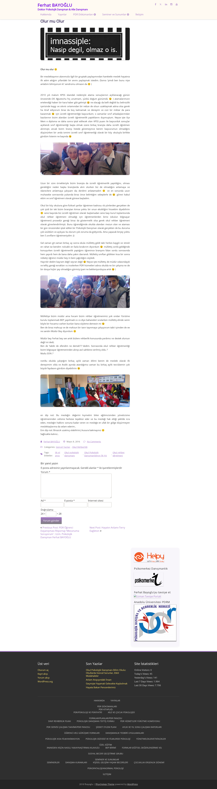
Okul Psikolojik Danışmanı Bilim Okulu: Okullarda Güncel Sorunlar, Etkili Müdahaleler (106, 672)
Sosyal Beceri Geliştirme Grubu (105, 753)
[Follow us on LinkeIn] (166, 3)
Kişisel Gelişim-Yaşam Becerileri (110, 762)
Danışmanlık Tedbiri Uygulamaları (125, 733)
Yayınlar (62, 14)
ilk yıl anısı (57, 454)
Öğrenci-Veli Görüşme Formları (82, 733)
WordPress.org (45, 681)
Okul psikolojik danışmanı (71, 454)
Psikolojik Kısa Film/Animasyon (62, 738)
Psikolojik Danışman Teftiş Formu (95, 721)
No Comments (94, 441)
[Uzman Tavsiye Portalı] (147, 596)
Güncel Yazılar (63, 447)
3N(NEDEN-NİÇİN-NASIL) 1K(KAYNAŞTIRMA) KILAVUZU (73, 747)
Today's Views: (142, 673)
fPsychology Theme (105, 784)
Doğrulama (47, 509)
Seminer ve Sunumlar (114, 14)
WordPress (132, 784)
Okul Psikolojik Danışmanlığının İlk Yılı (95, 454)
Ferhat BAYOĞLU (52, 441)
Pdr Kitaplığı (105, 709)
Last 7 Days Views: (144, 681)
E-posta (69, 500)
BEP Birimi (110, 747)
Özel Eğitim (105, 744)
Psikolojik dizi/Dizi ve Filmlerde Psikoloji (108, 738)
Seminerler (53, 762)
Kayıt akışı (43, 673)
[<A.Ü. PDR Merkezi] (155, 640)
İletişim (139, 14)
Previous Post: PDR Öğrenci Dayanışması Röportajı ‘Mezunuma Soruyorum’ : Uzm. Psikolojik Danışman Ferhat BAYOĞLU (59, 532)
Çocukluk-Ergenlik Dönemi (149, 762)
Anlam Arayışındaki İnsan (98, 679)
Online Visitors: (142, 669)
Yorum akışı (44, 677)
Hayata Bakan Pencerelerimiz (101, 687)
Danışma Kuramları (76, 762)
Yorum (45, 472)
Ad (43, 500)
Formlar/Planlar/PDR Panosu (105, 718)
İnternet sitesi (95, 500)
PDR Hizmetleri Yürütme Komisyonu (140, 721)
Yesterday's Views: (143, 677)
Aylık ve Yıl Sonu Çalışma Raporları (142, 727)
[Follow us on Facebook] (155, 3)
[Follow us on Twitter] (160, 3)
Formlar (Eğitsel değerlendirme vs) (142, 747)
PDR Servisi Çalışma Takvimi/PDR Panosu (68, 727)
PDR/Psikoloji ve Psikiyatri (88, 712)
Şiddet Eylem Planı (106, 727)
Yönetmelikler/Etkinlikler (151, 738)
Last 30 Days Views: (144, 685)
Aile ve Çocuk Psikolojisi (121, 712)
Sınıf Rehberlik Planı (59, 721)
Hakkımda (45, 14)
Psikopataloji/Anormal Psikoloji (106, 768)
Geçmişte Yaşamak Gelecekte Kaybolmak (106, 683)
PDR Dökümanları (83, 14)
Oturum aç (43, 669)
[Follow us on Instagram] (171, 3)
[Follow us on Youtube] (177, 3)
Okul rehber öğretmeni (119, 454)
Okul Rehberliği (80, 447)
